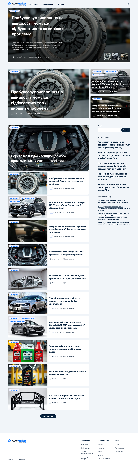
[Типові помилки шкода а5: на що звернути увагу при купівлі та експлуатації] (27, 303)
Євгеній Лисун (102, 213)
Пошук (100, 126)
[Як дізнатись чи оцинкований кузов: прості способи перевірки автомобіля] (27, 279)
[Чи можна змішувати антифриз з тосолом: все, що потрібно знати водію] (27, 351)
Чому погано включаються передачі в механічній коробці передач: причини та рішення (112, 166)
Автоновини (14, 11)
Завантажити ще (48, 416)
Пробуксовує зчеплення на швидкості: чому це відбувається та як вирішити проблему (114, 145)
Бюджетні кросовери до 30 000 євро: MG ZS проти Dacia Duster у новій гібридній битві (114, 155)
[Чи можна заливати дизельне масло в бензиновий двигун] (27, 375)
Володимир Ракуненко (105, 200)
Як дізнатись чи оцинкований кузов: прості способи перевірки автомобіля (113, 187)
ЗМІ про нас (21, 459)
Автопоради (15, 71)
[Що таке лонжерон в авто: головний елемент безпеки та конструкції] (27, 399)
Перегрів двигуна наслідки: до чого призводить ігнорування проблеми (112, 176)
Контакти (11, 459)
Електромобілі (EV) (28, 11)
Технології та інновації (17, 321)
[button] (128, 4)
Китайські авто (42, 11)
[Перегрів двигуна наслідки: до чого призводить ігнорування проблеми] (48, 148)
